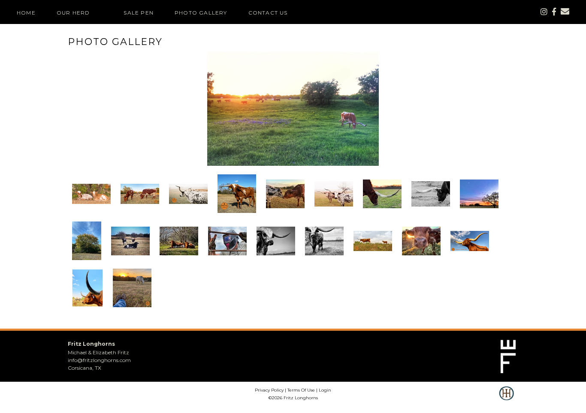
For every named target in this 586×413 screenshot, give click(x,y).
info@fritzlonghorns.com (99, 360)
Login (325, 390)
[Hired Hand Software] (506, 399)
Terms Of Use (301, 390)
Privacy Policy (269, 390)
